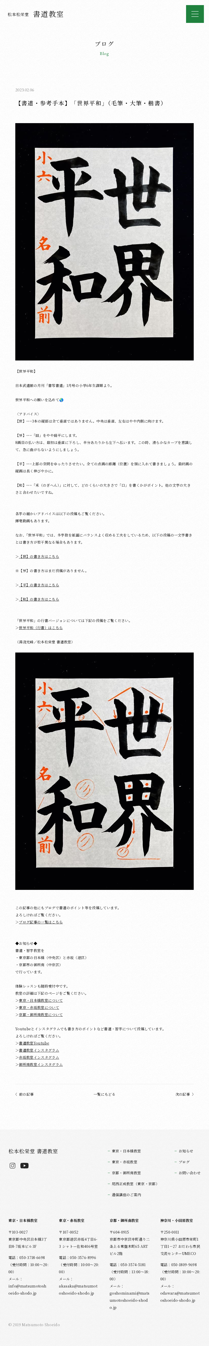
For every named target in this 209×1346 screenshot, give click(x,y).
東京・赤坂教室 (124, 1161)
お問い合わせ (190, 1172)
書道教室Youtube (34, 1043)
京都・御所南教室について (41, 1014)
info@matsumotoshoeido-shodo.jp (27, 1289)
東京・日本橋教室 (126, 1150)
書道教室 (36, 14)
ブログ (184, 1161)
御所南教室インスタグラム (41, 1064)
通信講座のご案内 (126, 1194)
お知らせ (186, 1150)
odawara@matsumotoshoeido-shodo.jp (180, 1297)
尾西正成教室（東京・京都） (135, 1183)
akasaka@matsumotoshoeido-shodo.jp (78, 1289)
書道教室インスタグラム (39, 1050)
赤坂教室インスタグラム (39, 1057)
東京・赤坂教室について (39, 1007)
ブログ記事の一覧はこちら (41, 921)
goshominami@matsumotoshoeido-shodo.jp (130, 1300)
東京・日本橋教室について (41, 1000)
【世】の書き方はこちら (39, 556)
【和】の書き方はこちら (39, 599)
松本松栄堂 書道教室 (33, 1151)
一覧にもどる (104, 1094)
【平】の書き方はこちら (39, 584)
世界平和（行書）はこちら (41, 627)
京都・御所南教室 (126, 1172)
